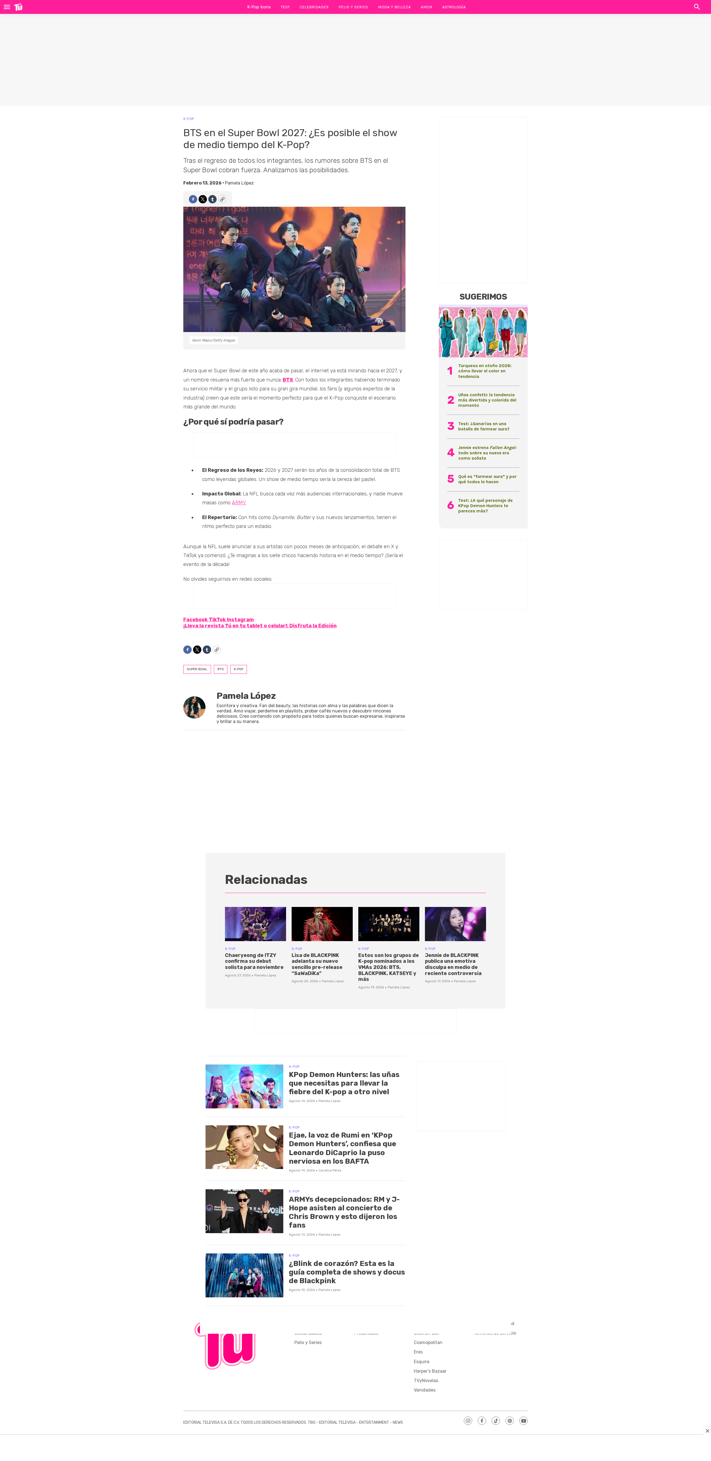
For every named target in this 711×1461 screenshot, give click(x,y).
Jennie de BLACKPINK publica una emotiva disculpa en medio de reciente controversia (453, 964)
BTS (220, 669)
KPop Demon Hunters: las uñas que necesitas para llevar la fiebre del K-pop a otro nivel (344, 1083)
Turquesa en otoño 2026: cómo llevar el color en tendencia (485, 371)
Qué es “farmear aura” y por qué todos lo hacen (487, 479)
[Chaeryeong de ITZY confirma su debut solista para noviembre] (255, 924)
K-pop (238, 669)
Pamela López (239, 183)
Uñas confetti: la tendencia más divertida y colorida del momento (487, 400)
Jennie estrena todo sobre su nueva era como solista (487, 453)
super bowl (197, 669)
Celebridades (314, 6)
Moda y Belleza (394, 6)
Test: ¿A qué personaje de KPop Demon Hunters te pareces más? (485, 505)
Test (285, 6)
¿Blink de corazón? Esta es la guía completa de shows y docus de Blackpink (347, 1272)
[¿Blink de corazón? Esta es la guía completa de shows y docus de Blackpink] (244, 1275)
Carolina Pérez (330, 1170)
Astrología (454, 6)
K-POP (188, 119)
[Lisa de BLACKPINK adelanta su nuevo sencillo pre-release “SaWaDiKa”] (322, 924)
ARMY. (239, 503)
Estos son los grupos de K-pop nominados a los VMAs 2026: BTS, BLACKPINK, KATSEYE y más (388, 967)
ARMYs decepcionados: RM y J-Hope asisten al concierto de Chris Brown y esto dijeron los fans (344, 1212)
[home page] (18, 7)
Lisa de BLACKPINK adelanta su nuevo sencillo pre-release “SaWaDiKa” (317, 964)
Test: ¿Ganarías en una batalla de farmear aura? (484, 426)
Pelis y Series (353, 6)
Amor (426, 6)
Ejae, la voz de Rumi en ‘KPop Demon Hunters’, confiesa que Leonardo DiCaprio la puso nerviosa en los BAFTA (342, 1148)
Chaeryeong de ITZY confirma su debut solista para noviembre (254, 961)
